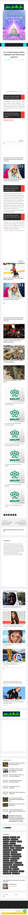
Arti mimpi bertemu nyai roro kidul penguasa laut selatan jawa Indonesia (16, 770)
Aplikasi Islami (13, 837)
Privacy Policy (5, 894)
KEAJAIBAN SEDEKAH (19, 847)
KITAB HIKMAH (14, 852)
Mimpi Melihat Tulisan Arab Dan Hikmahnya (17, 804)
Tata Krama (21, 871)
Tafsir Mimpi (7, 512)
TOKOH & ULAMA (16, 873)
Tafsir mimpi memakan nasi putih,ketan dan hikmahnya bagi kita (17, 811)
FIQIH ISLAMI (5, 843)
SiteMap (16, 894)
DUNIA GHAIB (6, 841)
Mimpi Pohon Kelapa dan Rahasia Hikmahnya (17, 793)
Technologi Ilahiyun (7, 873)
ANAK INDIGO (6, 837)
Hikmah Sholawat (17, 845)
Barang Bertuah (6, 839)
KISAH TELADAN (6, 852)
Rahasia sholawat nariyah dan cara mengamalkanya (16, 775)
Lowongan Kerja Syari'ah (15, 854)
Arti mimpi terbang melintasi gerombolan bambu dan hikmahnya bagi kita (11, 188)
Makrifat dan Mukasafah (16, 856)
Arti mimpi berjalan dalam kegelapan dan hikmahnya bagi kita (11, 115)
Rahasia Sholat (16, 869)
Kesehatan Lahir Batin (17, 850)
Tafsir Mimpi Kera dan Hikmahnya (14, 787)
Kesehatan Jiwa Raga (7, 850)
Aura (18, 837)
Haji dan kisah (12, 843)
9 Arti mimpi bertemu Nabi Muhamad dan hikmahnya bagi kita (16, 799)
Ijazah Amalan (6, 847)
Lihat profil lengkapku (13, 886)
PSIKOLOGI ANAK (18, 862)
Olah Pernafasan (13, 860)
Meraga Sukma (6, 858)
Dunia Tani (19, 841)
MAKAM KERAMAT (6, 856)
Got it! (14, 913)
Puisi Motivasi (6, 867)
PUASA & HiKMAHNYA (7, 864)
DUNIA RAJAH (13, 841)
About (4, 896)
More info (2, 910)
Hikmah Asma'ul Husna (7, 845)
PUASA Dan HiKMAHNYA (18, 864)
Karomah (12, 847)
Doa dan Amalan (14, 839)
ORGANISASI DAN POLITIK (8, 862)
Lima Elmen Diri (6, 854)
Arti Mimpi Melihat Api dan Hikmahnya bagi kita (15, 781)
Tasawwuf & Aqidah (13, 871)
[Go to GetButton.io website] (25, 913)
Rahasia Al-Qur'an (13, 867)
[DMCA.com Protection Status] (7, 828)
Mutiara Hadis (6, 860)
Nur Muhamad (8, 59)
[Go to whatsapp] (24, 911)
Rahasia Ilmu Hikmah (7, 869)
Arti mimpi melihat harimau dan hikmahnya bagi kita (17, 763)
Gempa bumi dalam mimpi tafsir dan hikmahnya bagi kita (11, 217)
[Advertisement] (14, 76)
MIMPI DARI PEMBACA (15, 858)
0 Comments (21, 59)
